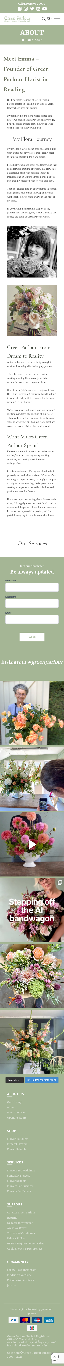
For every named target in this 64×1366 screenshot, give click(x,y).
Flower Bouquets (17, 1139)
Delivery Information (20, 1223)
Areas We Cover (16, 1228)
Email (8, 613)
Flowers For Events (19, 1191)
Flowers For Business (20, 1186)
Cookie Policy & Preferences (24, 1248)
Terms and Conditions (21, 1233)
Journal (11, 1285)
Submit (32, 637)
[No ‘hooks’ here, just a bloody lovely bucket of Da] (32, 713)
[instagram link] (26, 9)
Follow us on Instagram (21, 1270)
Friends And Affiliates (20, 1280)
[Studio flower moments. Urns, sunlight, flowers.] (32, 779)
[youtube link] (44, 9)
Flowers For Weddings (21, 1170)
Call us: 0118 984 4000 (31, 3)
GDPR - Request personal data (25, 1243)
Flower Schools (16, 1149)
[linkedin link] (38, 9)
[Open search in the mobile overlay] (44, 19)
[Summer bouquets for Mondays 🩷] (32, 976)
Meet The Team (16, 1112)
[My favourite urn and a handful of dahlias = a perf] (32, 844)
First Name (11, 580)
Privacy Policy (16, 1238)
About (11, 1107)
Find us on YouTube (19, 1275)
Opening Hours (16, 1117)
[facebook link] (19, 9)
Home (29, 39)
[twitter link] (32, 9)
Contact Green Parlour (21, 1212)
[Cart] (49, 19)
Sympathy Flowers (18, 1175)
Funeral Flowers (17, 1144)
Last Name (10, 597)
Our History (14, 1102)
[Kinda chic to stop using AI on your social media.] (32, 910)
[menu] (56, 19)
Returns (12, 1217)
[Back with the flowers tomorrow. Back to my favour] (32, 1042)
